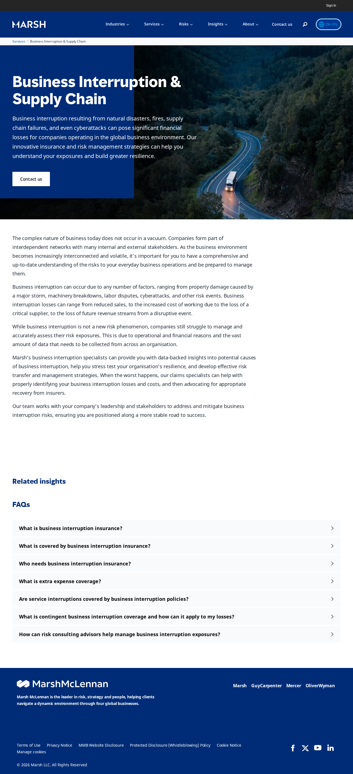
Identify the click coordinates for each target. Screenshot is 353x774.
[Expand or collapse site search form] (305, 24)
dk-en (331, 24)
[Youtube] (317, 747)
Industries (115, 24)
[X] (305, 747)
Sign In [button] (331, 5)
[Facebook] (292, 748)
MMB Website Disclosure (101, 745)
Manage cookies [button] (31, 751)
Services (152, 24)
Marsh (240, 686)
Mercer (293, 686)
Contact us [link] (31, 179)
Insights (215, 24)
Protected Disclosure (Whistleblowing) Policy (170, 745)
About (248, 24)
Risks (184, 24)
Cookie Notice (229, 745)
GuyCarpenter (266, 686)
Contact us (282, 24)
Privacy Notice (59, 745)
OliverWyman (320, 686)
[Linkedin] (330, 747)
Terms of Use (29, 745)
